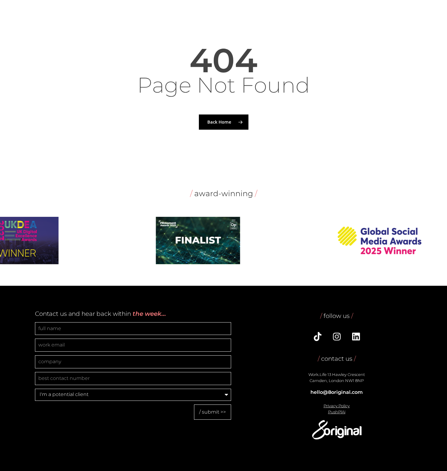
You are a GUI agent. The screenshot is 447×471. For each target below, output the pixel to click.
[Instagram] (336, 337)
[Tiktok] (317, 337)
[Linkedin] (356, 337)
